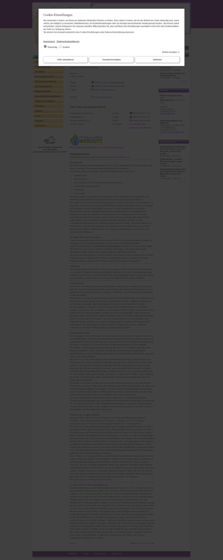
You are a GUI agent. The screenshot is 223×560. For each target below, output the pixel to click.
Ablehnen (157, 60)
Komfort (66, 47)
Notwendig (52, 47)
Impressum (49, 41)
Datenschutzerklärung (68, 41)
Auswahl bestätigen (111, 60)
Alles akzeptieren (65, 60)
